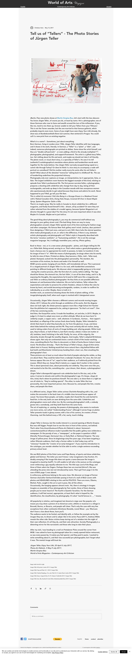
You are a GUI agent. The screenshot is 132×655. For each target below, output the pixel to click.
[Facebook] (22, 639)
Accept (124, 652)
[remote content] (66, 572)
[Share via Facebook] (31, 588)
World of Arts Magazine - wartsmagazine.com (31, 647)
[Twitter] (25, 639)
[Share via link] (45, 588)
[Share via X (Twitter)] (36, 588)
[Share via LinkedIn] (41, 588)
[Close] (130, 651)
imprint (98, 647)
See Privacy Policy (57, 653)
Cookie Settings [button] (103, 652)
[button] (57, 639)
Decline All (114, 652)
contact (93, 639)
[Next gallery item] (99, 81)
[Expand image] (67, 81)
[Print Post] (50, 588)
